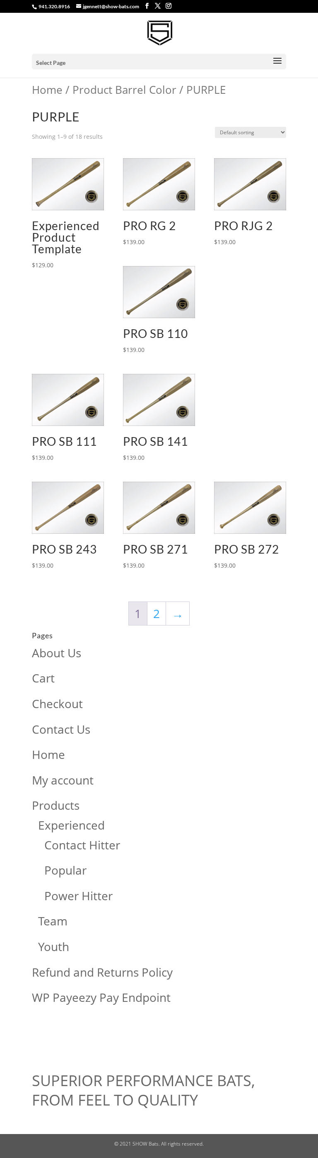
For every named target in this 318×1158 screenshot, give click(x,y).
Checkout (57, 703)
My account (63, 780)
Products (56, 805)
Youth (53, 946)
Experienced (71, 825)
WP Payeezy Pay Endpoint (101, 997)
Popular (65, 870)
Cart (43, 678)
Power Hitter (78, 896)
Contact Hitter (82, 845)
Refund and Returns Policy (102, 972)
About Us (56, 653)
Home (47, 89)
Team (52, 921)
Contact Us (61, 729)
